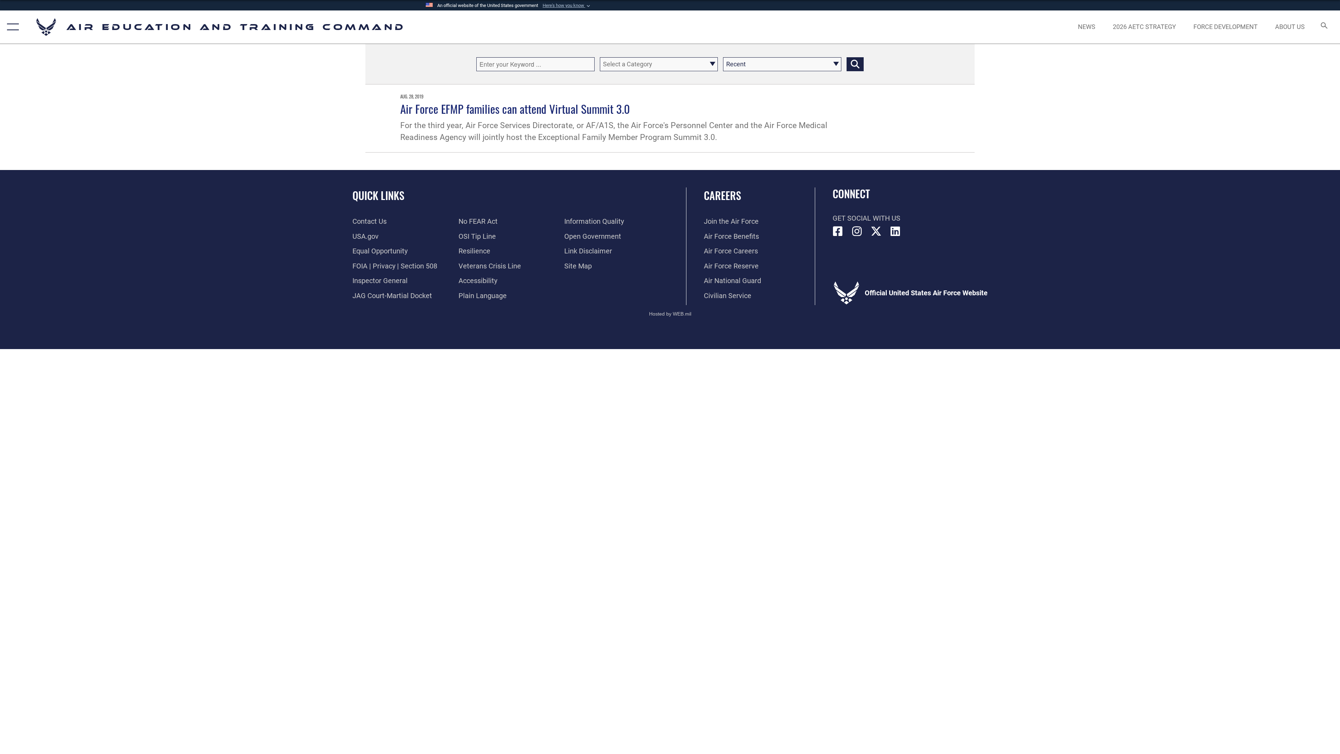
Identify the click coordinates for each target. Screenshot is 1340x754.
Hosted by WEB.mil (670, 314)
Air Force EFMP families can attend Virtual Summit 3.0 (515, 108)
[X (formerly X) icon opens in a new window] (876, 231)
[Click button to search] (855, 64)
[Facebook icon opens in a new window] (838, 231)
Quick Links (378, 195)
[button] (567, 5)
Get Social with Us (866, 218)
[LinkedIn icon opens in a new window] (895, 231)
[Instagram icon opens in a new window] (857, 231)
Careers (722, 195)
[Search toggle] (1323, 27)
